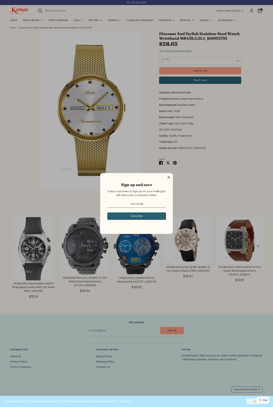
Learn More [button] (126, 401)
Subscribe (137, 216)
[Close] (168, 177)
